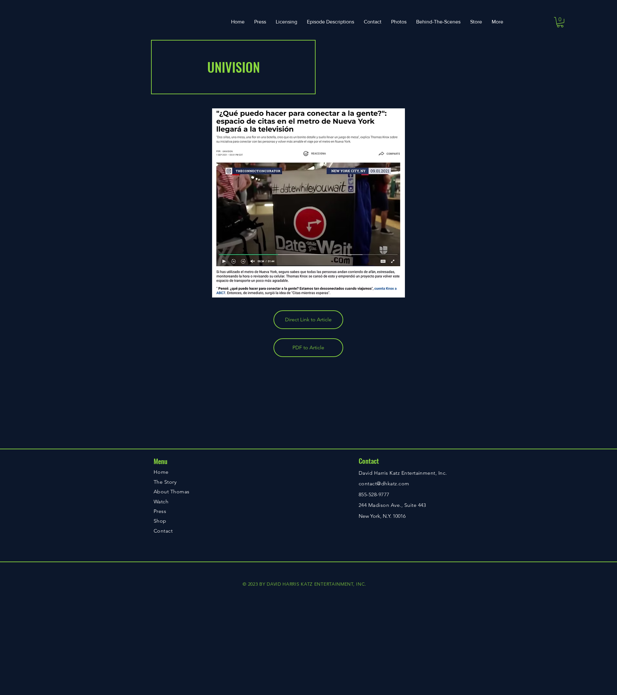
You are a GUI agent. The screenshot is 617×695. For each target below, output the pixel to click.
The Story (165, 482)
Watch (161, 501)
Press (160, 511)
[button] (560, 22)
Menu (160, 461)
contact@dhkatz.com (384, 483)
